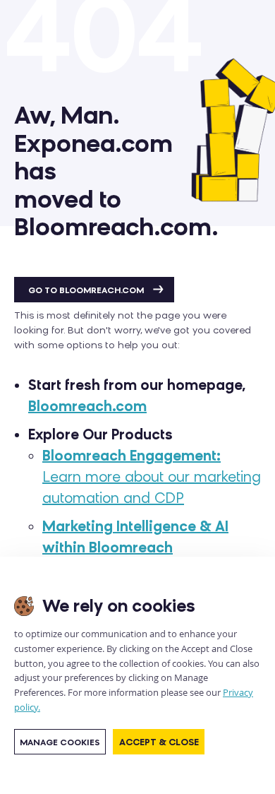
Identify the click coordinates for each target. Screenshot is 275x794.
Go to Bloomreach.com (87, 290)
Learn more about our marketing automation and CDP (151, 476)
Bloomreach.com (87, 406)
